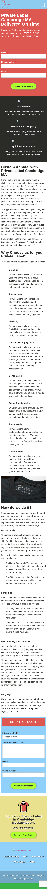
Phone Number (9, 771)
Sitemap (29, 879)
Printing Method (10, 733)
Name (4, 52)
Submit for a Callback (23, 86)
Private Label (19, 862)
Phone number (8, 62)
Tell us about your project (14, 742)
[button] (43, 5)
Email (4, 71)
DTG (25, 856)
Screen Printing (11, 856)
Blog (32, 862)
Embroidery (38, 856)
